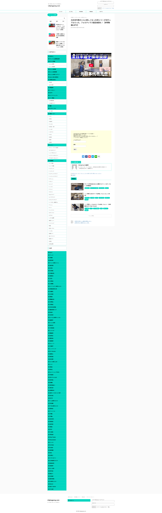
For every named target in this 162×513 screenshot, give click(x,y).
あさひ (51, 252)
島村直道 (51, 356)
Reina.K (51, 484)
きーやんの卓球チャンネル (55, 317)
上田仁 (51, 278)
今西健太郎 (52, 273)
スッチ (51, 364)
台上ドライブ (51, 194)
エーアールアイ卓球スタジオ (55, 286)
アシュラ (51, 255)
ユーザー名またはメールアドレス (105, 1)
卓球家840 (52, 390)
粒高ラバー (51, 238)
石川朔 (51, 268)
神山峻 (51, 312)
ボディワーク (51, 212)
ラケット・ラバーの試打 (85, 173)
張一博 (51, 398)
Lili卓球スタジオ (53, 481)
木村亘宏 (51, 314)
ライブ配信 (52, 97)
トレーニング (51, 223)
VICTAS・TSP (51, 126)
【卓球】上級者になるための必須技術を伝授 (60, 35)
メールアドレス (77, 140)
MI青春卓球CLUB (53, 288)
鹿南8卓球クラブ (53, 309)
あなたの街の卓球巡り (54, 77)
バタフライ (51, 131)
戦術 (50, 225)
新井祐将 (51, 260)
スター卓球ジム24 (53, 361)
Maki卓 (50, 82)
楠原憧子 (51, 320)
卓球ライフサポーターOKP (55, 392)
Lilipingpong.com (54, 6)
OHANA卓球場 (53, 307)
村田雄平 (73, 175)
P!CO (51, 429)
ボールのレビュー (52, 150)
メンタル (50, 230)
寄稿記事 (51, 87)
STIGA (50, 118)
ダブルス (50, 215)
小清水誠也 (52, 327)
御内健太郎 (52, 463)
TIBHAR (50, 121)
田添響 (51, 382)
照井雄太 (51, 408)
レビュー (99, 173)
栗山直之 (51, 325)
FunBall (51, 447)
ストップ (50, 184)
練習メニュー (51, 220)
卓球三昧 (51, 387)
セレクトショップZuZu (54, 372)
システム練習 (51, 217)
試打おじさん (74, 173)
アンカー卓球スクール (54, 262)
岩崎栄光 (51, 275)
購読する (72, 500)
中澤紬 (51, 416)
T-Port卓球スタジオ (54, 405)
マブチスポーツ (53, 457)
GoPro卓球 (51, 243)
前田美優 (51, 450)
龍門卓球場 (52, 478)
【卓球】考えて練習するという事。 (82, 222)
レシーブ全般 (51, 165)
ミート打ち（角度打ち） (53, 202)
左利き (50, 241)
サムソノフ (52, 343)
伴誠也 (51, 426)
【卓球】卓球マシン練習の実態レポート (82, 221)
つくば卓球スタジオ (54, 400)
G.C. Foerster (53, 351)
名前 (74, 144)
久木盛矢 (51, 431)
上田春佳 (51, 281)
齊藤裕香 (51, 333)
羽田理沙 (51, 421)
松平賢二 (51, 455)
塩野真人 (51, 353)
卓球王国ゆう (52, 385)
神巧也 (51, 369)
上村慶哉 (51, 283)
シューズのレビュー (53, 152)
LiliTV (91, 173)
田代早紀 (51, 379)
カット (50, 207)
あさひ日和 (51, 84)
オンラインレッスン (54, 95)
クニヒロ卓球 (52, 322)
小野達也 (51, 304)
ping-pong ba (53, 439)
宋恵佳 (51, 366)
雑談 (51, 105)
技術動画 (51, 160)
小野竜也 (51, 301)
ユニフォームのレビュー (53, 155)
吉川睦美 (51, 476)
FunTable (52, 444)
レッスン (60, 11)
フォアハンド (51, 168)
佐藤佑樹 (51, 340)
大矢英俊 (51, 294)
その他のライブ (52, 103)
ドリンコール (52, 411)
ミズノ (79, 173)
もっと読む (91, 215)
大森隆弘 (51, 291)
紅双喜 (50, 142)
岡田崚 (51, 296)
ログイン (101, 11)
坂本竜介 (51, 335)
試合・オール (51, 228)
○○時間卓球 (51, 100)
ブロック (50, 181)
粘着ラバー (51, 233)
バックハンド (51, 171)
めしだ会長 (52, 468)
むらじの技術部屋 (53, 71)
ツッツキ (50, 186)
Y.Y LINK (51, 489)
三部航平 (51, 346)
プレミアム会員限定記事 (54, 58)
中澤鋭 (51, 413)
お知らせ (51, 56)
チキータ (50, 191)
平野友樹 (51, 434)
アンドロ (50, 124)
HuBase (91, 11)
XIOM (50, 139)
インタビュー (52, 90)
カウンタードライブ (53, 199)
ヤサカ (50, 134)
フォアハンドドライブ (53, 173)
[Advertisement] (91, 41)
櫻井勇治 (51, 338)
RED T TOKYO (53, 486)
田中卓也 (51, 395)
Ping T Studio (53, 437)
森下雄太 (51, 471)
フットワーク (51, 210)
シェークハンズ (53, 348)
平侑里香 (51, 374)
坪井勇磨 (51, 403)
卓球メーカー (95, 173)
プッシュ (50, 204)
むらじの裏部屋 (52, 66)
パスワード (106, 4)
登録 (113, 8)
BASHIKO (52, 418)
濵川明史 (51, 424)
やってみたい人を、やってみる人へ (53, 502)
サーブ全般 (51, 163)
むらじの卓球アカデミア (54, 74)
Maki (51, 452)
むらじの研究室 (53, 69)
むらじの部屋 (52, 61)
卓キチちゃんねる (53, 377)
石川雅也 (51, 270)
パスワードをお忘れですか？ (107, 8)
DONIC (50, 137)
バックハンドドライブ (53, 176)
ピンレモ (51, 442)
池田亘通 (51, 265)
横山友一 (51, 473)
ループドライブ (52, 197)
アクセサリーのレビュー (53, 158)
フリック (50, 189)
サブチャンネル (53, 108)
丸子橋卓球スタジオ (54, 460)
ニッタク (50, 129)
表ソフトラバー (52, 236)
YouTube (81, 11)
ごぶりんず (52, 330)
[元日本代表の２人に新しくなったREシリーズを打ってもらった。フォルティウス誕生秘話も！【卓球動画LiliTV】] (92, 156)
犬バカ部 (50, 111)
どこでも (71, 11)
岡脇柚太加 (52, 299)
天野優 (51, 257)
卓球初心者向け (53, 79)
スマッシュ (51, 178)
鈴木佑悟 (51, 359)
